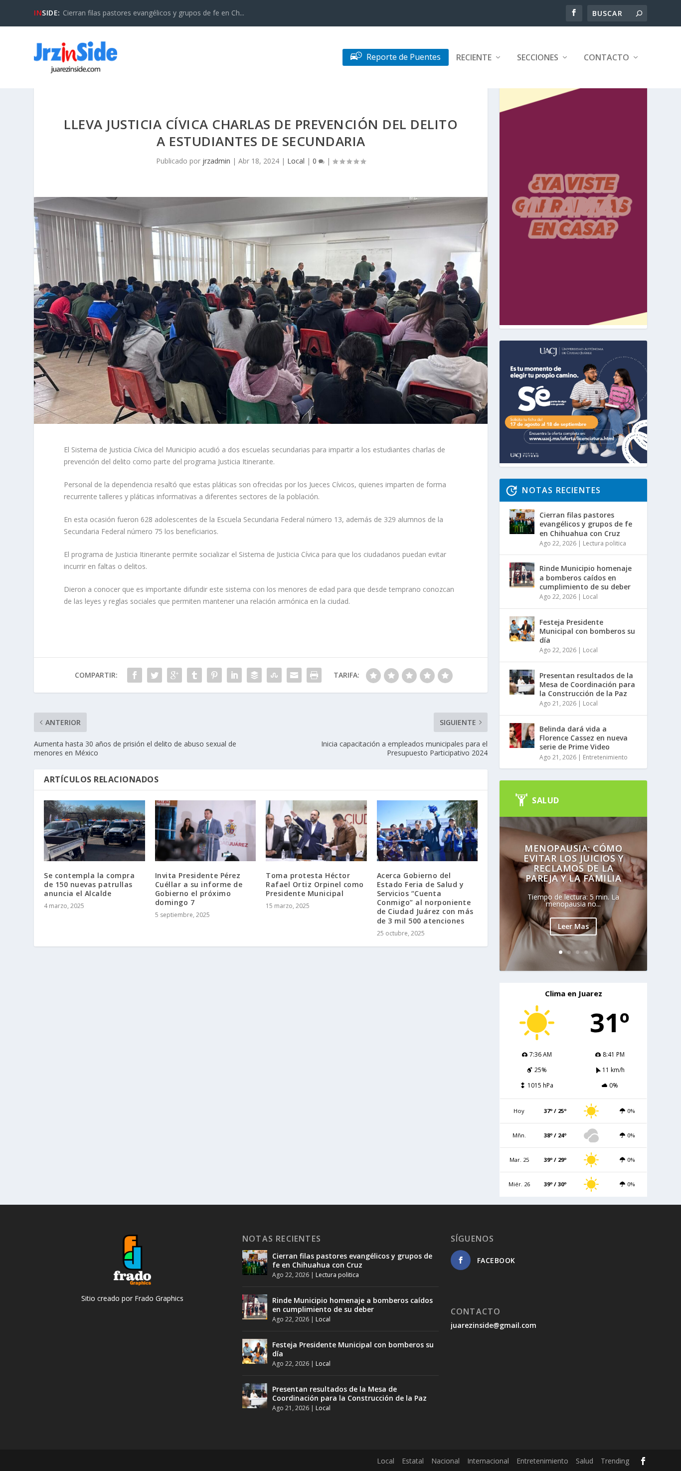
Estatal (413, 1461)
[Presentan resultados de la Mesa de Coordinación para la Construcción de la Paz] (522, 682)
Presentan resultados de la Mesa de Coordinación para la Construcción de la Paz (587, 684)
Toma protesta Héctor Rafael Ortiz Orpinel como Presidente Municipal (315, 884)
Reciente (474, 58)
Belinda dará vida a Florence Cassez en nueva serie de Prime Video (583, 737)
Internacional (488, 1461)
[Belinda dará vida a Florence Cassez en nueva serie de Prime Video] (522, 735)
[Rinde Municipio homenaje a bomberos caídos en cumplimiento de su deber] (522, 574)
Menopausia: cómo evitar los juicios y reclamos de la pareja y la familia (573, 863)
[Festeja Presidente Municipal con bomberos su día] (522, 628)
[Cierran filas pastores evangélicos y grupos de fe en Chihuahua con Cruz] (522, 521)
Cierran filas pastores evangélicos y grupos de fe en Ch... (153, 12)
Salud (584, 1461)
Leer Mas (573, 926)
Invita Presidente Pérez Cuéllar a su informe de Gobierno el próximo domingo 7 (199, 889)
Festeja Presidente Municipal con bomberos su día (587, 631)
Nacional (445, 1461)
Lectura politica (604, 543)
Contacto (606, 58)
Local (296, 161)
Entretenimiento (605, 757)
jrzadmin (216, 161)
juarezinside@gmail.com (493, 1325)
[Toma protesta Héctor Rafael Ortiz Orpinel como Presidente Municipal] (316, 830)
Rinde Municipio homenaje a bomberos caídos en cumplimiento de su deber (585, 577)
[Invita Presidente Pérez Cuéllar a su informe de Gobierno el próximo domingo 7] (205, 830)
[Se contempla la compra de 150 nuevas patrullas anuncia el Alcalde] (94, 830)
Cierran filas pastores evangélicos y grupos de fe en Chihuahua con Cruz (585, 524)
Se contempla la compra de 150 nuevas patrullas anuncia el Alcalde (89, 884)
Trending (615, 1461)
